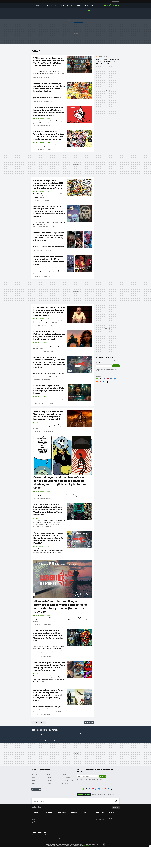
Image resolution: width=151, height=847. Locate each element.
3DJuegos (47, 815)
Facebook (104, 378)
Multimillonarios (107, 61)
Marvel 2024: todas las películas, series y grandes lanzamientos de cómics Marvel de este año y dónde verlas (48, 236)
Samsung (60, 740)
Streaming (43, 740)
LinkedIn (104, 381)
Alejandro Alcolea (42, 226)
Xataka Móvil (35, 817)
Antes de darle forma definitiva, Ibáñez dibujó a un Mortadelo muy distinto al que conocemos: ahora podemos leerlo (48, 111)
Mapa (99, 61)
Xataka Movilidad (66, 777)
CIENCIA (61, 5)
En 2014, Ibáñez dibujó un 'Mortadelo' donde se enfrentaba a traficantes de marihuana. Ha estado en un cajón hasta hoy (48, 135)
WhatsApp (105, 5)
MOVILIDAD (70, 5)
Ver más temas (36, 789)
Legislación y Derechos (40, 342)
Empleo (49, 783)
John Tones (40, 77)
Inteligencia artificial (69, 740)
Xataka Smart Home (35, 822)
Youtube (116, 5)
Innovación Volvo (78, 20)
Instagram (113, 5)
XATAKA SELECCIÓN (50, 5)
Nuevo (35, 244)
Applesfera (34, 819)
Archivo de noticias (39, 722)
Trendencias (99, 815)
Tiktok (108, 5)
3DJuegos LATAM (49, 834)
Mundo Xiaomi (35, 825)
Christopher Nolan (114, 59)
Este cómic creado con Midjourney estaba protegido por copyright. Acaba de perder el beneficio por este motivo (49, 335)
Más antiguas (88, 722)
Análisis (49, 740)
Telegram (110, 5)
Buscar (116, 801)
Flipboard (100, 381)
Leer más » (49, 99)
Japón (114, 61)
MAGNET (79, 5)
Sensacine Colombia (60, 837)
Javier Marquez (41, 351)
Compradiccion (100, 819)
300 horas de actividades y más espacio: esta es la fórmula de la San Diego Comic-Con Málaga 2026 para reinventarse (48, 61)
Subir (114, 807)
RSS (97, 381)
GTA (101, 63)
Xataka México (35, 834)
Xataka (33, 815)
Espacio (64, 774)
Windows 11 (65, 783)
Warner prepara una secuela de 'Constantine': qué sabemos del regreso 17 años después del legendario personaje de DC (48, 415)
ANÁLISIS (38, 5)
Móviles (34, 777)
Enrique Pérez (41, 403)
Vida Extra (47, 817)
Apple (54, 740)
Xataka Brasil (35, 837)
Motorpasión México (87, 835)
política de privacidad (98, 779)
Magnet (35, 220)
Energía (49, 777)
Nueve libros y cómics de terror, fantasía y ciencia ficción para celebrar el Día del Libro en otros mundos (48, 260)
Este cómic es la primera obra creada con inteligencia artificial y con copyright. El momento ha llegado (48, 389)
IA (101, 59)
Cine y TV (35, 422)
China (97, 59)
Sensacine (60, 815)
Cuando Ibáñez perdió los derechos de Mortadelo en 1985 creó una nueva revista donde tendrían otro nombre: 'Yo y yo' (48, 184)
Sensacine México (62, 834)
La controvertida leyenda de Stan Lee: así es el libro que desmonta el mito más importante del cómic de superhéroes (49, 311)
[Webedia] (116, 1)
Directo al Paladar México (75, 835)
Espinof (59, 817)
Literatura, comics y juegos (41, 69)
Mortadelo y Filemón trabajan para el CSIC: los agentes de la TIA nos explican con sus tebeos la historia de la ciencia (49, 87)
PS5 (97, 63)
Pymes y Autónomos (112, 817)
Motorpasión (87, 815)
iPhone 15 (107, 63)
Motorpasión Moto (88, 817)
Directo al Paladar (75, 815)
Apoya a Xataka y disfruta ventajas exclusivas (103, 794)
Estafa (105, 59)
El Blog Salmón (113, 815)
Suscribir (116, 366)
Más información (87, 845)
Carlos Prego (41, 431)
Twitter (119, 5)
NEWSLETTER (89, 5)
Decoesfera (99, 817)
